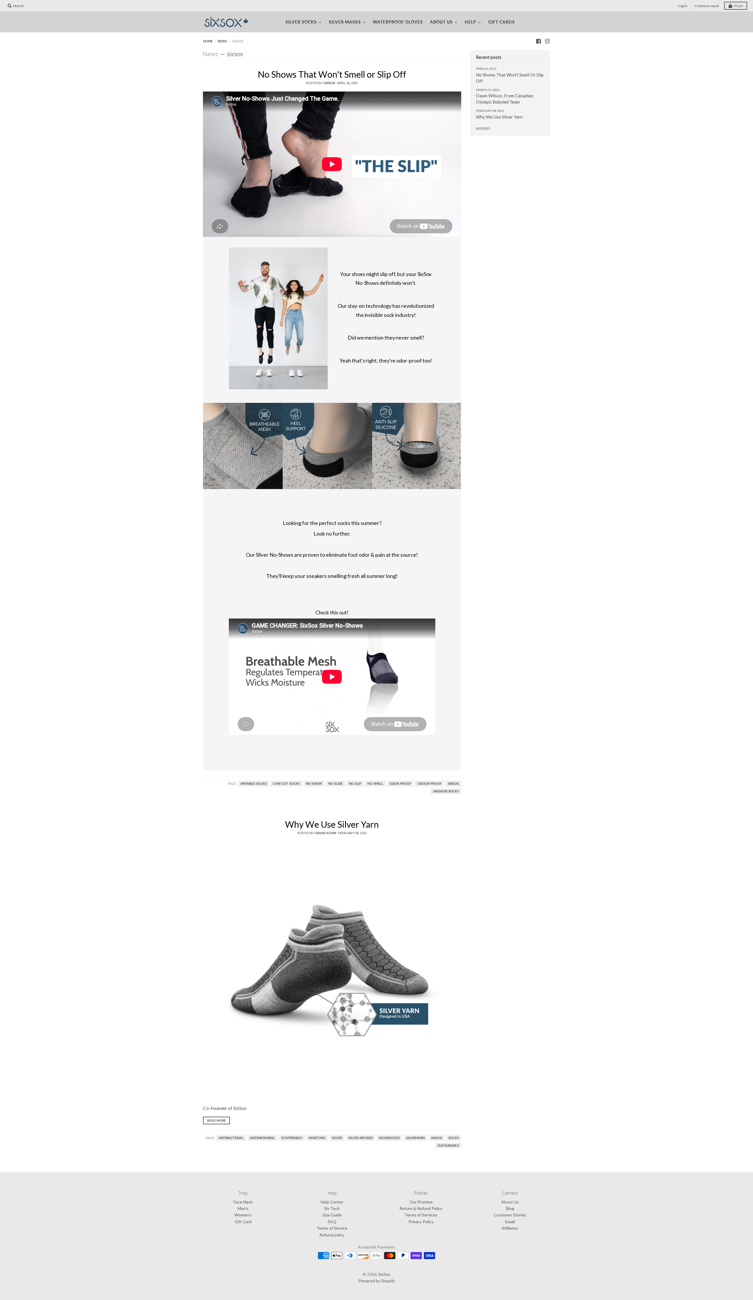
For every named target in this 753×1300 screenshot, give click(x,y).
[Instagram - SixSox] (547, 41)
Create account (707, 6)
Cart (738, 6)
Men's (243, 1208)
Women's (242, 1214)
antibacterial (231, 1138)
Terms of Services (420, 1214)
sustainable (448, 1145)
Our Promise (421, 1201)
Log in (682, 6)
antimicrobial (262, 1138)
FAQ (332, 1221)
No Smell (375, 783)
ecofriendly (291, 1138)
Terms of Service (331, 1228)
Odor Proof (400, 783)
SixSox (453, 783)
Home (208, 41)
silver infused (360, 1138)
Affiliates (510, 1228)
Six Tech (332, 1208)
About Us (510, 1201)
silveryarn (415, 1138)
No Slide (335, 783)
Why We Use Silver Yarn (332, 824)
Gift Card (242, 1221)
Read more (216, 1120)
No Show (314, 783)
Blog (510, 1208)
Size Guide (332, 1214)
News (222, 41)
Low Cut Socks (286, 783)
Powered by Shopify (376, 1280)
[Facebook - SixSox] (538, 41)
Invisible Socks (254, 783)
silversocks (389, 1138)
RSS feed (483, 128)
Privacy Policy (421, 1221)
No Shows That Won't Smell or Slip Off (332, 74)
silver (337, 1138)
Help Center (332, 1201)
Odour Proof (429, 783)
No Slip (355, 783)
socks (453, 1138)
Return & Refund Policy (420, 1208)
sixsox (436, 1138)
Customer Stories (510, 1214)
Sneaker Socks (446, 791)
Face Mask (243, 1201)
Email (510, 1221)
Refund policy (331, 1234)
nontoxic (317, 1138)
